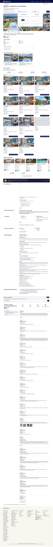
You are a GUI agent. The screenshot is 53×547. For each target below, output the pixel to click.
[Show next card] (49, 166)
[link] (47, 3)
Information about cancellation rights (24, 213)
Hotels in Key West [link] (5, 534)
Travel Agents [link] (28, 516)
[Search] (48, 301)
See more (20, 222)
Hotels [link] (4, 504)
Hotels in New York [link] (5, 513)
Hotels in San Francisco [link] (5, 520)
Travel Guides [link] (44, 514)
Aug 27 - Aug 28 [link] (21, 72)
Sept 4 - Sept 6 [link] (44, 72)
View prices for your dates (13, 94)
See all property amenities (22, 231)
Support (41, 1)
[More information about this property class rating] (6, 7)
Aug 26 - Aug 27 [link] (9, 72)
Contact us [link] (20, 514)
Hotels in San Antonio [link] (5, 530)
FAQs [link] (19, 513)
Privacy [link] (36, 513)
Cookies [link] (36, 514)
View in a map (21, 197)
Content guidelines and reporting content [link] (38, 517)
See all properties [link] (7, 3)
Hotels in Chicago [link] (5, 514)
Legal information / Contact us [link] (38, 515)
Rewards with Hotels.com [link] (46, 515)
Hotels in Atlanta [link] (5, 529)
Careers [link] (44, 513)
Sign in (49, 1)
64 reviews (5, 308)
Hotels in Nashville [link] (5, 519)
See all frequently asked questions (23, 293)
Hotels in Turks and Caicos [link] (14, 513)
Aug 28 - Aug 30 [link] (32, 72)
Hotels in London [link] (5, 535)
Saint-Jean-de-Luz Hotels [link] (15, 504)
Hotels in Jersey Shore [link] (13, 519)
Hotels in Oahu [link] (13, 524)
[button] (20, 18)
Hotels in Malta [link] (13, 518)
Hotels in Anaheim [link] (5, 539)
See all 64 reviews (6, 37)
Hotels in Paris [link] (4, 524)
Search (48, 11)
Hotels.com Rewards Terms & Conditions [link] (38, 519)
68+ (48, 29)
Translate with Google (22, 329)
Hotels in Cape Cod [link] (13, 525)
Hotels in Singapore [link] (13, 514)
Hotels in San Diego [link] (5, 518)
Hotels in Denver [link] (5, 525)
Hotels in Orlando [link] (5, 515)
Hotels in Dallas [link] (5, 540)
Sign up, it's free (47, 180)
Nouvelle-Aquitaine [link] (10, 504)
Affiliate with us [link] (29, 512)
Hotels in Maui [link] (12, 520)
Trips (44, 1)
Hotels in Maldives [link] (13, 515)
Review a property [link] (21, 515)
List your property (36, 1)
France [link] (6, 504)
